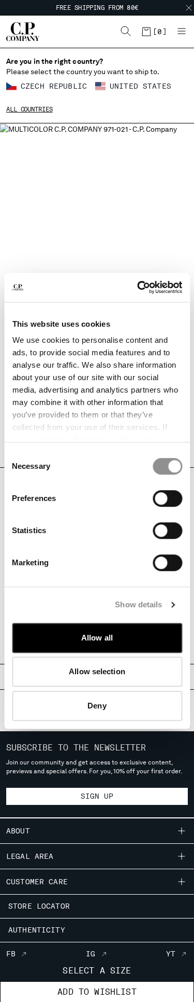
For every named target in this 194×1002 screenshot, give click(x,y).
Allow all (97, 637)
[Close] (189, 8)
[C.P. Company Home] (17, 32)
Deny (96, 705)
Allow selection (97, 671)
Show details (138, 604)
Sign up (97, 796)
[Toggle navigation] (181, 31)
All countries (29, 109)
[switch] (167, 498)
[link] (153, 31)
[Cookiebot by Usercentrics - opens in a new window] (138, 287)
